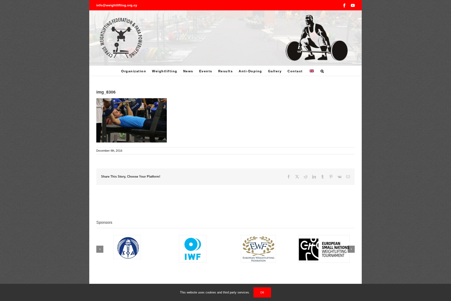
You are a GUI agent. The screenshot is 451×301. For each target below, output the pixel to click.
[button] (322, 71)
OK (262, 292)
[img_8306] (131, 100)
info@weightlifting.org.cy (116, 5)
